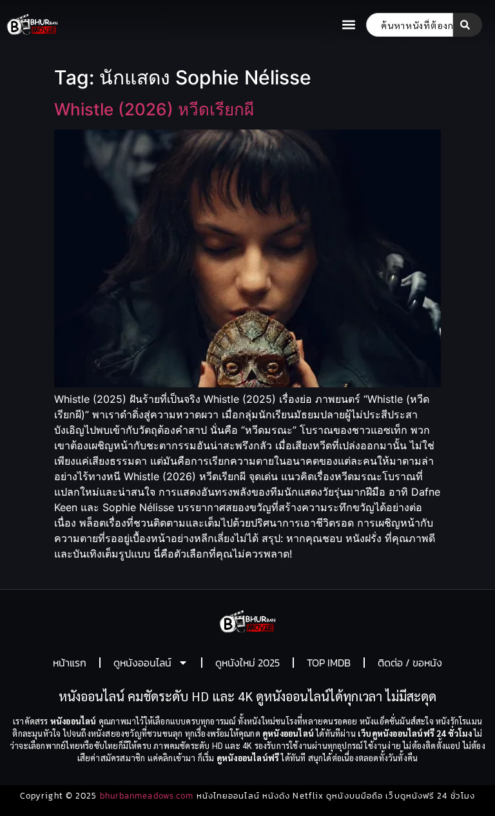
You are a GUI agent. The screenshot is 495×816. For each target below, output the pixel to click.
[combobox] (409, 25)
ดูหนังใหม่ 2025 (247, 662)
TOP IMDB (329, 662)
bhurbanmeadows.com (147, 796)
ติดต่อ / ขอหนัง (410, 662)
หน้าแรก (69, 662)
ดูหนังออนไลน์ (142, 662)
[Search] (467, 25)
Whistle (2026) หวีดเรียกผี (154, 109)
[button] (349, 24)
